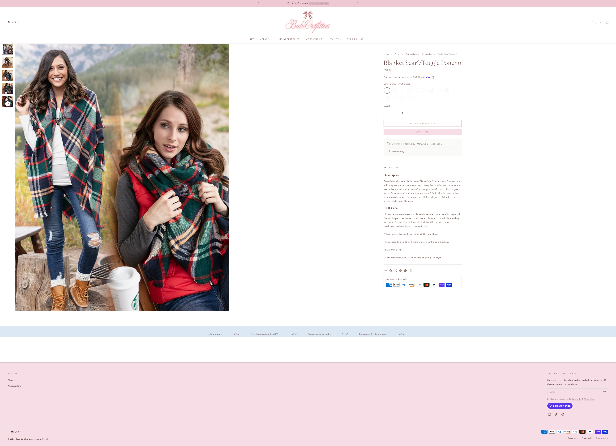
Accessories (427, 54)
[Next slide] (358, 3)
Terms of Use (577, 399)
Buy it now (422, 132)
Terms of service (602, 438)
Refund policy (573, 438)
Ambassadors (14, 385)
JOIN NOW (321, 3)
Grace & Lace (411, 54)
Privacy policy (587, 438)
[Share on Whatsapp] (405, 270)
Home (386, 54)
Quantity (387, 105)
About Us (12, 380)
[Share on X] (395, 270)
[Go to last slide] (258, 3)
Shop (397, 54)
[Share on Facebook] (390, 270)
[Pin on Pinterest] (400, 270)
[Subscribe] (604, 391)
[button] (594, 22)
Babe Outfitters (22, 439)
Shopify (45, 439)
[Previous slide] (7, 47)
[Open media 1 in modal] (223, 49)
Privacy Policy (589, 399)
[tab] (7, 62)
